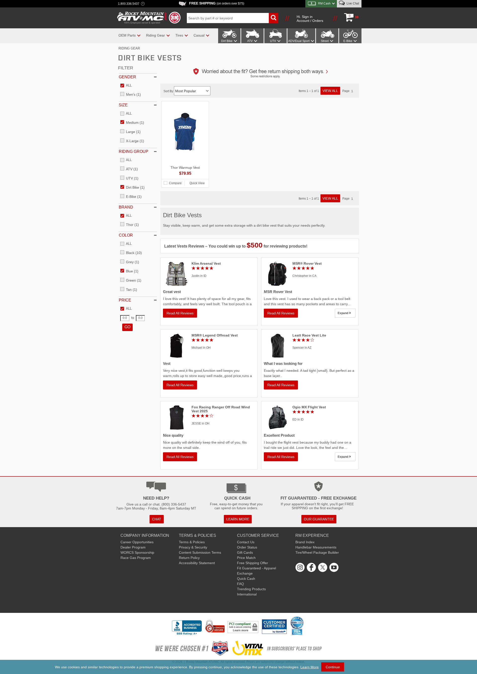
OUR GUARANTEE (319, 519)
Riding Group (133, 151)
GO (127, 327)
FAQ (240, 584)
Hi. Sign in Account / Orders (310, 19)
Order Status (247, 547)
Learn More (309, 667)
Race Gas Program (135, 558)
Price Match (246, 558)
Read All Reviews (180, 313)
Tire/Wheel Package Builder (317, 552)
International (247, 594)
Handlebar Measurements (315, 547)
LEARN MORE (237, 519)
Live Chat (352, 3)
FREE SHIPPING (216, 3)
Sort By (168, 91)
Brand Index (305, 542)
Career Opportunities (137, 542)
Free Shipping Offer (252, 563)
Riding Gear (129, 48)
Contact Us (245, 542)
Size (123, 105)
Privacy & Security (193, 547)
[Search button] (273, 18)
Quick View (197, 183)
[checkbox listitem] (126, 86)
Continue (333, 667)
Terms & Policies (192, 542)
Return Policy (189, 558)
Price (125, 300)
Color (126, 235)
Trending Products (251, 589)
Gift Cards (245, 552)
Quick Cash (246, 579)
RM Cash (324, 3)
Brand (126, 207)
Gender (127, 77)
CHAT (156, 519)
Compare (175, 183)
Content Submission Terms (200, 552)
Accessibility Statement (197, 563)
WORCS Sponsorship (137, 552)
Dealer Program (133, 547)
